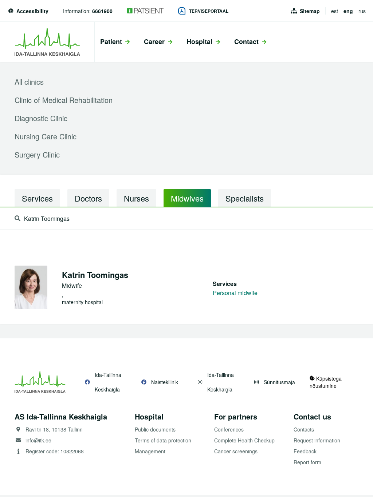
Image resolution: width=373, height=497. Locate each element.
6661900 (102, 11)
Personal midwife (235, 293)
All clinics (29, 81)
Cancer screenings (236, 451)
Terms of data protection (163, 440)
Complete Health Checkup (244, 440)
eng (348, 11)
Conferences (229, 429)
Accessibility (32, 11)
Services (37, 198)
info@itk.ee (38, 440)
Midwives (187, 198)
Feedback (305, 451)
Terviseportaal (208, 11)
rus (362, 11)
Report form (307, 462)
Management (150, 451)
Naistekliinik (164, 382)
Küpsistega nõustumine (326, 382)
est (334, 11)
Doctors (88, 198)
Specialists (244, 198)
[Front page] (47, 42)
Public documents (155, 429)
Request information (317, 440)
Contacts (304, 429)
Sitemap (310, 11)
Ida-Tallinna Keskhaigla (108, 382)
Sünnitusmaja (279, 382)
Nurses (136, 198)
